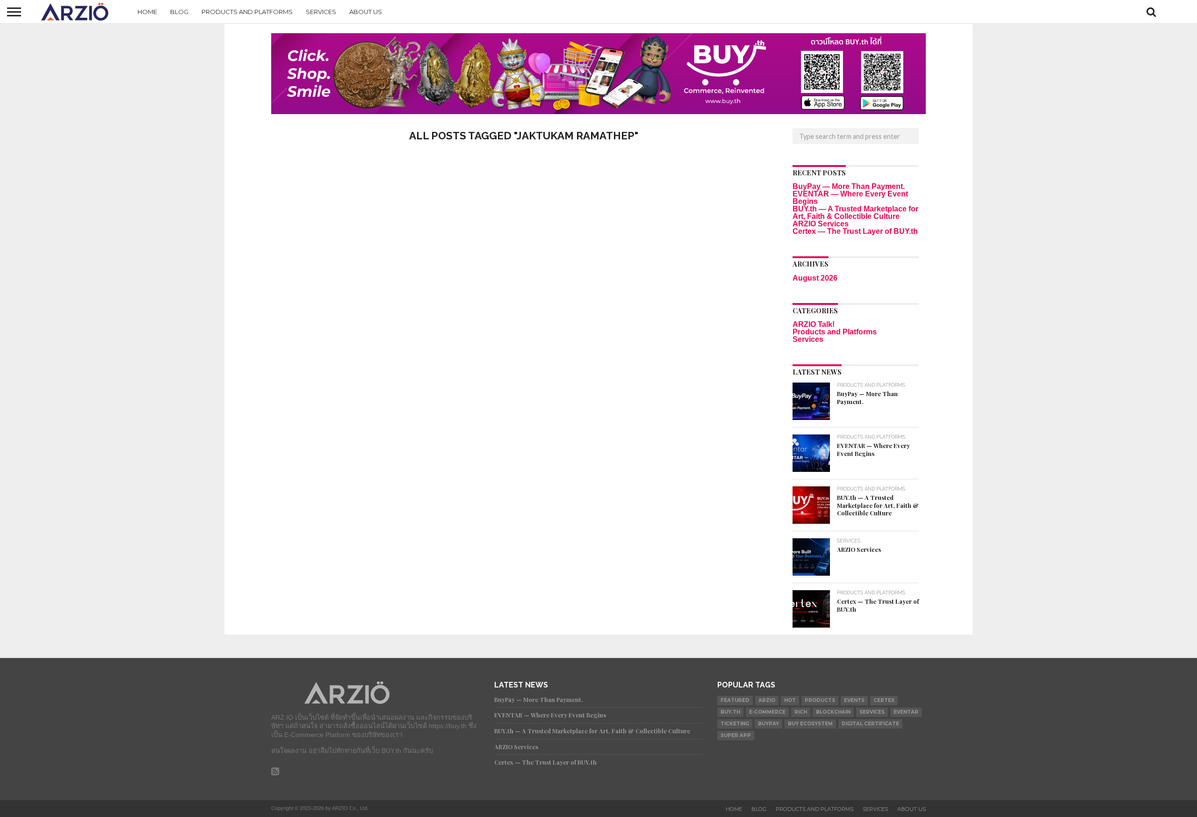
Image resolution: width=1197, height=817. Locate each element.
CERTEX (883, 700)
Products (820, 700)
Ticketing (735, 724)
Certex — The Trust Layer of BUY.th (855, 231)
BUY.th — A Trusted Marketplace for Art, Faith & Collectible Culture (855, 212)
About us (365, 11)
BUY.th (730, 712)
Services (321, 11)
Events (854, 700)
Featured (735, 700)
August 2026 (815, 278)
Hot (790, 700)
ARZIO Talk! (814, 324)
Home (147, 11)
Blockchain (833, 712)
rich (800, 712)
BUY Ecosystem (810, 724)
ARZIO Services (821, 224)
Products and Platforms (247, 11)
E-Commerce (767, 712)
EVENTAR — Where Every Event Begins (850, 197)
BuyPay (768, 724)
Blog (179, 11)
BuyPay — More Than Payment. (849, 186)
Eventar (906, 712)
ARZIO (766, 700)
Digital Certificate (870, 724)
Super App (736, 735)
